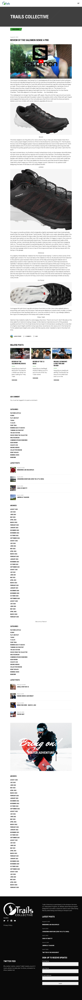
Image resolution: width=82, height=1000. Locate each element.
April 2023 (13, 520)
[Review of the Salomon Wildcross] (20, 353)
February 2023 (14, 525)
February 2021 (14, 585)
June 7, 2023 (45, 949)
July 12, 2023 (20, 486)
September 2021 (15, 567)
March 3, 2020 (20, 693)
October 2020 (14, 596)
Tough (12, 420)
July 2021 (13, 572)
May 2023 (12, 517)
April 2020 (13, 611)
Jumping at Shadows (23, 497)
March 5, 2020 (20, 703)
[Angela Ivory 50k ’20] (13, 687)
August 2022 (14, 541)
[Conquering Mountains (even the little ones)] (13, 479)
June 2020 (13, 606)
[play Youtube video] (41, 61)
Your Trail (13, 425)
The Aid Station (15, 433)
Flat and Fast (14, 418)
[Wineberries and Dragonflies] (13, 470)
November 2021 (14, 562)
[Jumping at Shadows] (13, 497)
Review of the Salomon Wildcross (19, 363)
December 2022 (14, 530)
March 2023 (13, 522)
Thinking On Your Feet (17, 430)
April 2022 (13, 551)
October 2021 (14, 564)
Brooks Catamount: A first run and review (61, 364)
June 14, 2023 (20, 495)
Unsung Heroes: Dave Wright (25, 696)
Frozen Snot (20, 714)
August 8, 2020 (14, 37)
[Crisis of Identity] (13, 488)
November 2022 (14, 533)
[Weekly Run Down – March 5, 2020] (13, 705)
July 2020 (13, 603)
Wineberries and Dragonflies (25, 470)
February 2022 (14, 556)
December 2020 (14, 590)
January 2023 (14, 527)
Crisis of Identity (22, 488)
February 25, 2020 (21, 684)
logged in (22, 400)
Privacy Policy (8, 925)
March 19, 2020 (20, 712)
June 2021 (13, 575)
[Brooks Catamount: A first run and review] (62, 353)
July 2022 (13, 543)
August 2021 (14, 569)
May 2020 (12, 609)
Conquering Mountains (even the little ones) (30, 479)
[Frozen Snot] (13, 714)
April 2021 (13, 580)
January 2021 (14, 588)
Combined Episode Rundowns (18, 440)
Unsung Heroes (14, 447)
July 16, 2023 (20, 476)
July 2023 (13, 512)
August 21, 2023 (21, 467)
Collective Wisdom (16, 450)
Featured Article (15, 413)
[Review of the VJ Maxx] (41, 353)
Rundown (13, 457)
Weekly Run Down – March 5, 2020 (26, 705)
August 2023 (14, 509)
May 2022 (12, 548)
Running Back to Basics (17, 428)
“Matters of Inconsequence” (50, 952)
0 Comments (28, 336)
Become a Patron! (41, 621)
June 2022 (13, 546)
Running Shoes (14, 455)
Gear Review (15, 29)
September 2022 (15, 538)
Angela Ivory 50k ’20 (23, 687)
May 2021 (12, 577)
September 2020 (15, 598)
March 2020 (13, 614)
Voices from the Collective (18, 435)
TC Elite (12, 423)
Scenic (12, 415)
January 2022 (14, 559)
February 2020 (14, 617)
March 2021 (13, 582)
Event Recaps (14, 452)
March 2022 (13, 554)
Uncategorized (14, 437)
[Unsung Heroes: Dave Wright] (13, 696)
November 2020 (14, 593)
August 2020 (14, 601)
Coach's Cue (14, 445)
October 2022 (14, 535)
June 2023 (13, 514)
